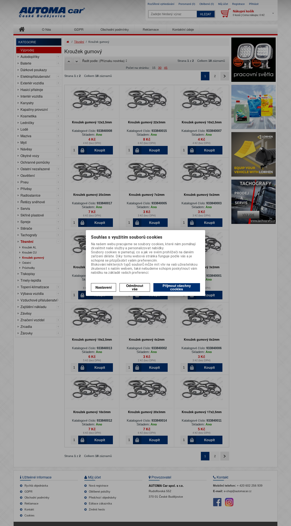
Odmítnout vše (134, 287)
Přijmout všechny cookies (177, 287)
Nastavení (103, 287)
